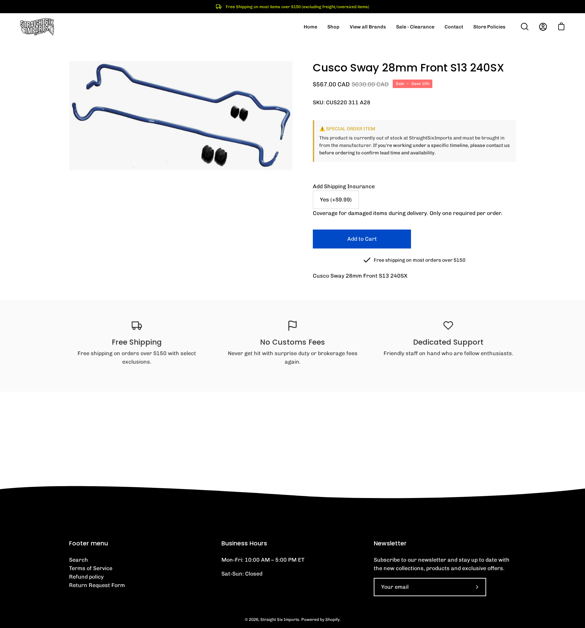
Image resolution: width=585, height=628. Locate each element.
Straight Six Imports (279, 619)
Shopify (332, 619)
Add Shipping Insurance (344, 186)
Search (78, 560)
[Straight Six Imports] (37, 27)
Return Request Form (97, 585)
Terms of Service (90, 568)
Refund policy (86, 576)
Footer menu (88, 543)
